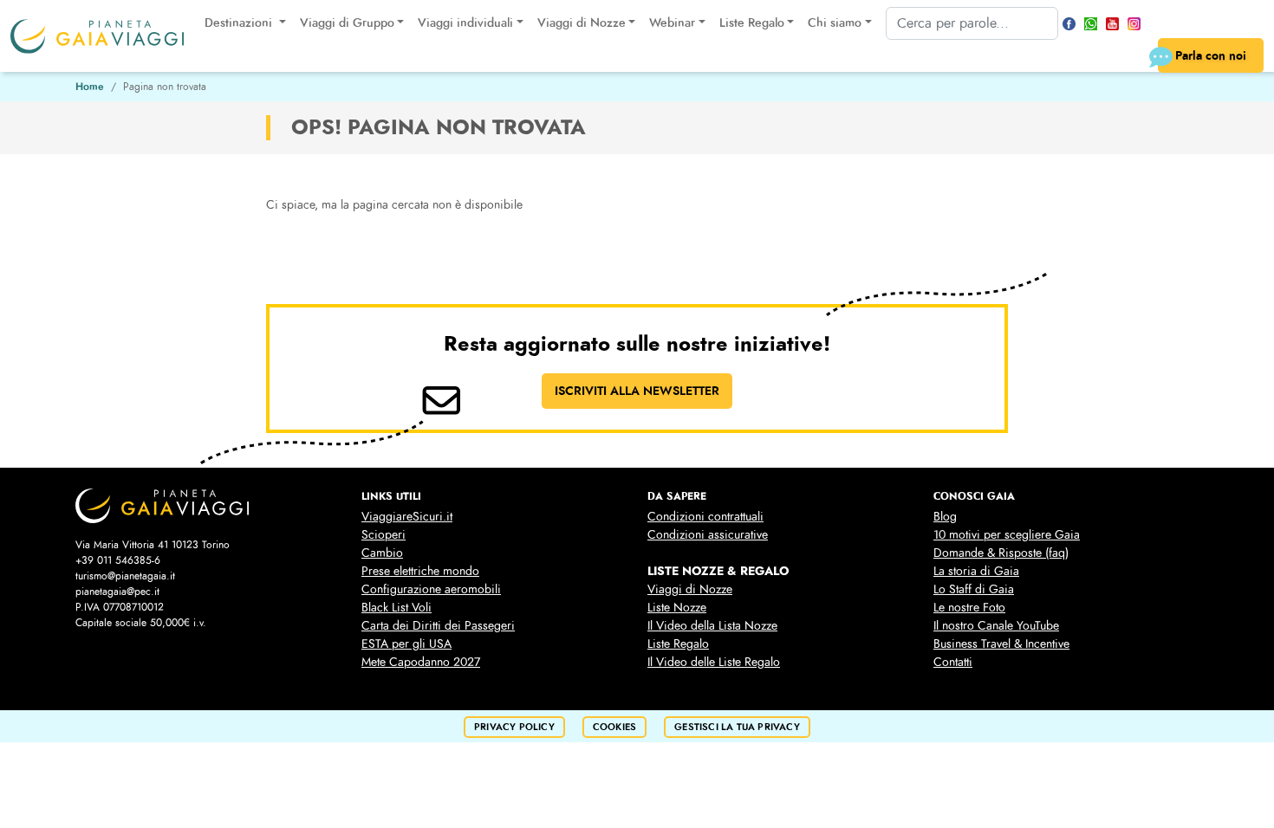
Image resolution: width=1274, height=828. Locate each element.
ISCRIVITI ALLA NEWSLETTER (637, 390)
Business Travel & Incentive (1001, 644)
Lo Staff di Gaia (973, 589)
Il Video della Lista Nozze (712, 626)
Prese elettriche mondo (420, 571)
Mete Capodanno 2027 (420, 662)
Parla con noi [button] (1210, 55)
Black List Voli (396, 607)
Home (89, 86)
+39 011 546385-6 (117, 560)
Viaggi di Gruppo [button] (347, 23)
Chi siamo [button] (834, 23)
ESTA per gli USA (406, 644)
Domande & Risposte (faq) (1001, 553)
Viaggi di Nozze (689, 589)
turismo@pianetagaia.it (125, 576)
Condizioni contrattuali (705, 516)
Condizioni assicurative (707, 535)
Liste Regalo (678, 644)
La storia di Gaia (976, 571)
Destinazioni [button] (240, 23)
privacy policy (514, 727)
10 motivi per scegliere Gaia (1006, 535)
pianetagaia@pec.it (117, 591)
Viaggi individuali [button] (465, 23)
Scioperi (383, 535)
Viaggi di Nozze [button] (581, 23)
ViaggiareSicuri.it (406, 516)
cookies (614, 727)
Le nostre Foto (969, 607)
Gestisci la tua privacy (737, 727)
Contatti (952, 662)
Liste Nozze (676, 607)
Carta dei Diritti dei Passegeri (438, 626)
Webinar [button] (672, 23)
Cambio (382, 553)
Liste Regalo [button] (751, 23)
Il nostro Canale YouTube (996, 626)
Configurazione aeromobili (431, 589)
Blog (945, 516)
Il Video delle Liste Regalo (713, 662)
